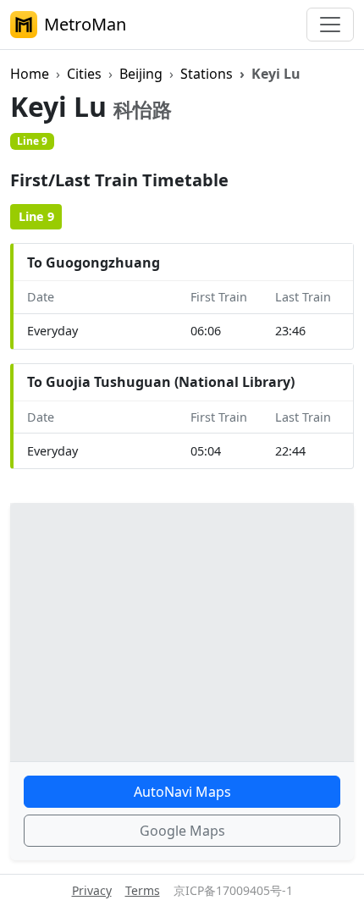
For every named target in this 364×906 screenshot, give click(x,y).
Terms (142, 890)
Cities (84, 73)
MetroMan (85, 24)
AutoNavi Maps (182, 791)
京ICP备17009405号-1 (233, 890)
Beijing (141, 73)
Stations (206, 73)
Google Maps (182, 830)
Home (29, 73)
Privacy (92, 890)
